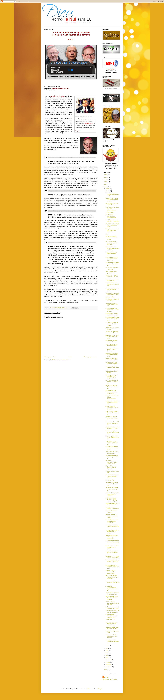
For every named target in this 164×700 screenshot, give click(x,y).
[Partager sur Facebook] (76, 308)
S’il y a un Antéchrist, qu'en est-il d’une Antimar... (111, 253)
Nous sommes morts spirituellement (111, 272)
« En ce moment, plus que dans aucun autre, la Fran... (112, 310)
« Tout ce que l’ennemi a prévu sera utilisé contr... (112, 289)
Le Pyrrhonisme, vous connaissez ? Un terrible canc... (111, 623)
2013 (105, 177)
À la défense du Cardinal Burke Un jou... (112, 300)
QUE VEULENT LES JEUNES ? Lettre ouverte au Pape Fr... (111, 499)
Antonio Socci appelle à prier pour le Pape (111, 341)
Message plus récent (50, 357)
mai (107, 650)
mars (107, 645)
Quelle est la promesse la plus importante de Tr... (112, 293)
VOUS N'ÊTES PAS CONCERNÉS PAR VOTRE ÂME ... (111, 392)
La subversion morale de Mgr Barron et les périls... (112, 532)
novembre (109, 664)
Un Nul (106, 677)
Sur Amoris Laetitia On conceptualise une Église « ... (111, 324)
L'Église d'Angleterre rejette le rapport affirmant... (111, 467)
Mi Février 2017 (109, 212)
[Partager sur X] (75, 308)
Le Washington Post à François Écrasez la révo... (111, 443)
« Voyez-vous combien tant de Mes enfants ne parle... (112, 448)
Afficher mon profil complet (109, 679)
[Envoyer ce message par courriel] (71, 308)
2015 (105, 182)
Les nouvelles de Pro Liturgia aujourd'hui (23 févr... (112, 567)
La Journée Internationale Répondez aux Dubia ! (112, 607)
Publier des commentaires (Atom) (61, 360)
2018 (105, 669)
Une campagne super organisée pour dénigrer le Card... (111, 376)
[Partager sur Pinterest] (78, 308)
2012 (105, 175)
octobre (108, 662)
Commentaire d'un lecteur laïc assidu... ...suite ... (112, 427)
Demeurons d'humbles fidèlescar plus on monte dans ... (111, 537)
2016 (105, 184)
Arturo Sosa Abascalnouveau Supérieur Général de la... (111, 588)
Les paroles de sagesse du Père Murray (111, 204)
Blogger (100, 688)
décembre (109, 666)
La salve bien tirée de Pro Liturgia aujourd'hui (112, 504)
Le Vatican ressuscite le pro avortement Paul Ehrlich (111, 354)
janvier (108, 188)
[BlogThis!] (73, 308)
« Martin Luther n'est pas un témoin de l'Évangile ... (112, 542)
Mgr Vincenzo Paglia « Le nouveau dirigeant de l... (112, 561)
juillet (107, 655)
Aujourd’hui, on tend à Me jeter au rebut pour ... (112, 611)
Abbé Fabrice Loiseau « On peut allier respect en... (111, 413)
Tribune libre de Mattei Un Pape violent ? (112, 268)
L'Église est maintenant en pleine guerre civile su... (112, 457)
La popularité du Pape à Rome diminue (111, 452)
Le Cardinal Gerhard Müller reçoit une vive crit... (111, 387)
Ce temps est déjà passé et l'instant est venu (112, 628)
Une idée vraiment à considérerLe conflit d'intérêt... (111, 516)
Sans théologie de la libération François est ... (112, 367)
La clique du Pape (110, 297)
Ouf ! (106, 234)
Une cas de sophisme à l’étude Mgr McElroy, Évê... (111, 304)
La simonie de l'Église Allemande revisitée (111, 359)
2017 (105, 186)
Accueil (70, 357)
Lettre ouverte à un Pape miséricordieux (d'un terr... (112, 264)
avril (107, 648)
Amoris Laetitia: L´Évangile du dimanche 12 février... (112, 408)
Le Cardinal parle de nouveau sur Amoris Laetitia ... (111, 238)
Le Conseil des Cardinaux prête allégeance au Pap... (112, 402)
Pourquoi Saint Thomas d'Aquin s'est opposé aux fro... (111, 199)
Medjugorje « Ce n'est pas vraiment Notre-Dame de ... (111, 636)
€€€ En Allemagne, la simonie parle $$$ (111, 345)
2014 (105, 179)
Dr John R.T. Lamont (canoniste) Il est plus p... (111, 418)
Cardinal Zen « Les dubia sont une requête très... (112, 557)
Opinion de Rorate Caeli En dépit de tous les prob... (111, 337)
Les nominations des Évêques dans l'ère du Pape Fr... (112, 284)
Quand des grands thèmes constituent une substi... (112, 194)
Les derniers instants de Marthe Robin (111, 279)
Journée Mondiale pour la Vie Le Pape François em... (112, 319)
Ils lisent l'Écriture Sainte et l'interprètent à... (112, 593)
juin (107, 652)
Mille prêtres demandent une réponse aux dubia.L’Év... (112, 230)
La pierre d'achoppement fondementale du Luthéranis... (112, 494)
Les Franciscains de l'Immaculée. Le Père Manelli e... (111, 243)
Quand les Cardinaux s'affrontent (111, 511)
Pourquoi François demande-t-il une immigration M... (110, 572)
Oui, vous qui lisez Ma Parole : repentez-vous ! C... (112, 437)
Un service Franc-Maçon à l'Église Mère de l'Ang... (112, 476)
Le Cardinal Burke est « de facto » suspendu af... (111, 552)
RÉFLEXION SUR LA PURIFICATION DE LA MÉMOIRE (112, 577)
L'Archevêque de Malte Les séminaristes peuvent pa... (111, 521)
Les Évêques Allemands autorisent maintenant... (112, 220)
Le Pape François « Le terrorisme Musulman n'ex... (111, 484)
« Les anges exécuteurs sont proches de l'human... (111, 349)
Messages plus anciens (90, 357)
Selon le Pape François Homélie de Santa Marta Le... (111, 598)
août (107, 657)
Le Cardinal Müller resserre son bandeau (112, 507)
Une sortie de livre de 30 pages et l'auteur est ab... (112, 423)
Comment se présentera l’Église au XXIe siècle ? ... (112, 582)
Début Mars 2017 (110, 619)
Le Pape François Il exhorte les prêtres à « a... (112, 641)
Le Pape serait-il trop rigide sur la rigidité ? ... (112, 362)
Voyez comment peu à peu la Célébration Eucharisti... (111, 259)
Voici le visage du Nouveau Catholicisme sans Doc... (112, 603)
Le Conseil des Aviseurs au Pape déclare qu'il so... (111, 489)
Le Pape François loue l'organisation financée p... (112, 526)
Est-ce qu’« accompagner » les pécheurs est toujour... (112, 225)
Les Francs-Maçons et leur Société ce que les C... (112, 381)
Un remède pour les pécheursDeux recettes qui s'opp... (112, 248)
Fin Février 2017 (109, 480)
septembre (109, 659)
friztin (88, 688)
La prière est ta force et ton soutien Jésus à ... (112, 332)
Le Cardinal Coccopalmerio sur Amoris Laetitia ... (111, 462)
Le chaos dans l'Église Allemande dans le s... (112, 276)
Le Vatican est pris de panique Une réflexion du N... (112, 432)
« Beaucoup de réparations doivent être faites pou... (111, 616)
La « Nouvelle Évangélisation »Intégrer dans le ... (111, 216)
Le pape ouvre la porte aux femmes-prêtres (111, 314)
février (108, 191)
